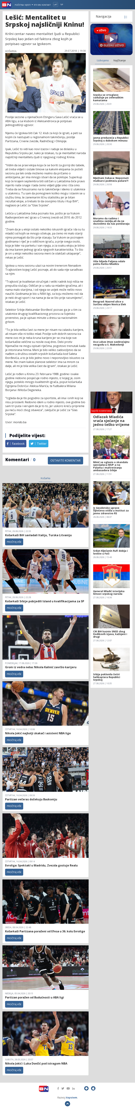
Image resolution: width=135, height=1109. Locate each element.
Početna (19, 5)
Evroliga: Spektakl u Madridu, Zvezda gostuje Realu (41, 865)
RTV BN (37, 5)
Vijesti (28, 5)
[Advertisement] (111, 372)
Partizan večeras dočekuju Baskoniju (31, 799)
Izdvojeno (103, 60)
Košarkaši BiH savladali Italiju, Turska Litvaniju (38, 535)
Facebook (18, 444)
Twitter (41, 444)
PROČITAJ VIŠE (14, 541)
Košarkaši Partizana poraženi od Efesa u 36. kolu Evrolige (45, 931)
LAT (55, 4)
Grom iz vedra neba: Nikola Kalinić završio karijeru (40, 667)
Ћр (61, 4)
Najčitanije (119, 60)
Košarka (45, 478)
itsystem (71, 1097)
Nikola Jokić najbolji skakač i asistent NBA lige (38, 733)
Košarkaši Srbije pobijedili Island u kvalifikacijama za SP (44, 601)
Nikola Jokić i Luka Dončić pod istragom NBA (36, 1063)
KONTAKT (46, 5)
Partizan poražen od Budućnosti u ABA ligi (34, 997)
